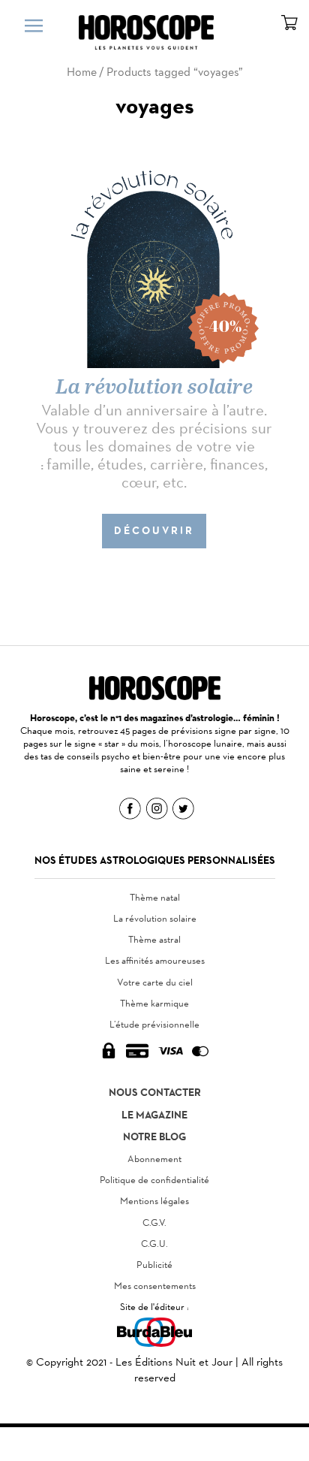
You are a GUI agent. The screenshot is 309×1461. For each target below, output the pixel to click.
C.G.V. (154, 1222)
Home (82, 72)
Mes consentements (155, 1285)
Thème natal (155, 897)
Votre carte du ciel (155, 982)
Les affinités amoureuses (155, 960)
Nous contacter (155, 1092)
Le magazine (155, 1115)
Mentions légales (154, 1200)
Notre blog (154, 1137)
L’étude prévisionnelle (155, 1024)
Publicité (154, 1264)
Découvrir (154, 531)
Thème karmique (154, 1003)
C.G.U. (154, 1243)
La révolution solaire (154, 918)
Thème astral (154, 939)
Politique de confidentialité (154, 1179)
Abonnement (155, 1158)
